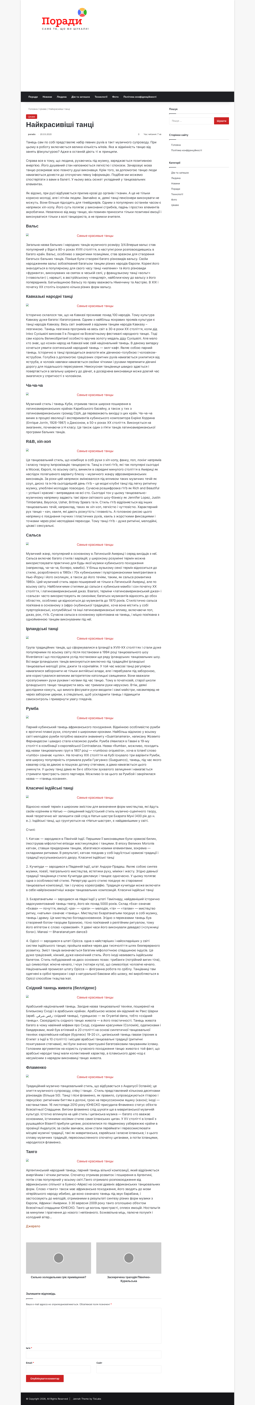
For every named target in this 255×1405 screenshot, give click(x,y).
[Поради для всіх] (63, 19)
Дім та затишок (80, 96)
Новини (47, 96)
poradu (31, 134)
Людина (62, 96)
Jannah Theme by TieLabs (87, 1398)
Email (30, 1362)
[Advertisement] (127, 65)
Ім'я (29, 1348)
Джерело (33, 1226)
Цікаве (43, 109)
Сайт (99, 1362)
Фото (115, 96)
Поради (33, 96)
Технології (101, 96)
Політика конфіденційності (140, 96)
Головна (32, 109)
